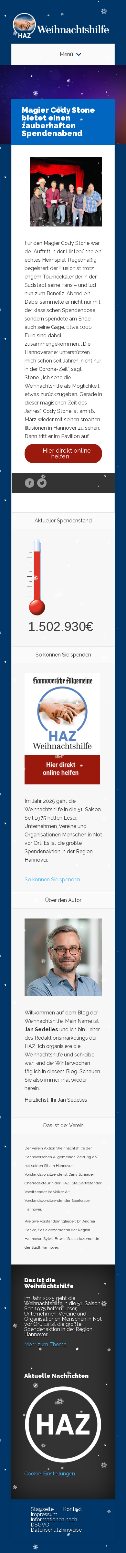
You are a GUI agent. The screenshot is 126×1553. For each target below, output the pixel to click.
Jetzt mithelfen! (87, 1503)
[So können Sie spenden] (62, 783)
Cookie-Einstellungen (49, 1474)
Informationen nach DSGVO (54, 1522)
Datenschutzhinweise (56, 1530)
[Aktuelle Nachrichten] (63, 1424)
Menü (66, 54)
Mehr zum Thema (45, 1344)
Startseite (42, 1509)
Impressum (44, 1514)
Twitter (42, 483)
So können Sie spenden (52, 879)
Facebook (30, 483)
